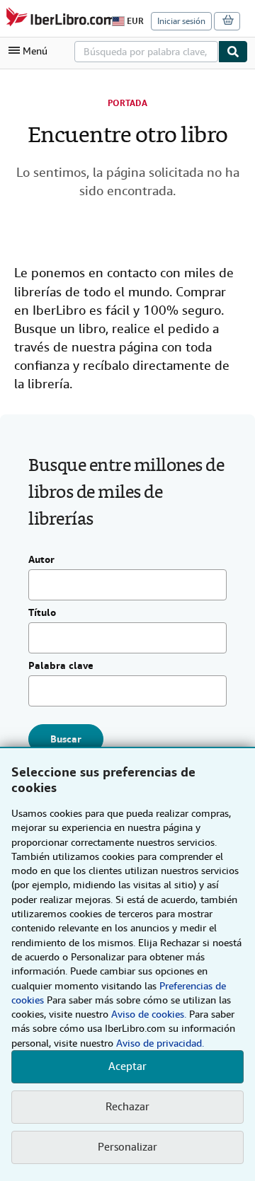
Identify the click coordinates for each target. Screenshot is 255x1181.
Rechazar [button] (127, 1107)
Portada (127, 103)
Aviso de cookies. (148, 1014)
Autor (41, 560)
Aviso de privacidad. (160, 1043)
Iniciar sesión (181, 21)
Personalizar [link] (127, 1147)
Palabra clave (61, 666)
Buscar (65, 739)
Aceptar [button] (127, 1066)
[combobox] (146, 51)
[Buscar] (233, 51)
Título (42, 613)
